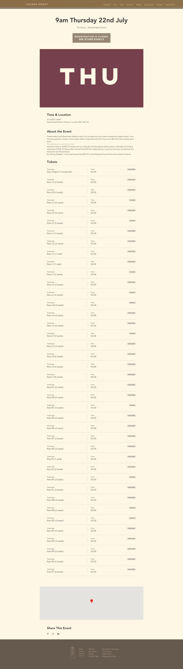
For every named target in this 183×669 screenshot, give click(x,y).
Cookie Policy (107, 654)
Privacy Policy (107, 651)
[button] (115, 4)
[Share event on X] (53, 634)
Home (81, 649)
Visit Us (81, 651)
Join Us (81, 656)
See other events (91, 39)
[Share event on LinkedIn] (58, 634)
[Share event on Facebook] (48, 634)
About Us (82, 653)
